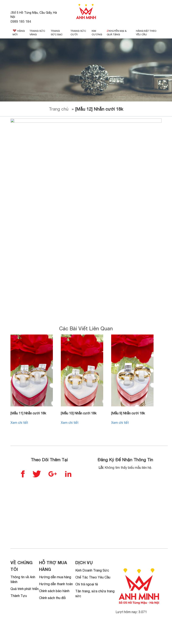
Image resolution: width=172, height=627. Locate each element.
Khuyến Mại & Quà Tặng (116, 32)
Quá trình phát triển (24, 589)
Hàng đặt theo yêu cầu (146, 32)
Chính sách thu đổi (52, 598)
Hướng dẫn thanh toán (56, 584)
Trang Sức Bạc (57, 32)
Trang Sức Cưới (78, 32)
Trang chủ (58, 108)
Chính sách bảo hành (54, 591)
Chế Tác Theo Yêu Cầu (92, 577)
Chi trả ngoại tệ (86, 584)
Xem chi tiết (19, 422)
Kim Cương (97, 32)
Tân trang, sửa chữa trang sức (95, 593)
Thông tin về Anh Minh (22, 579)
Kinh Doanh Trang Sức (92, 570)
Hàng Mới (19, 32)
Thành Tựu (18, 596)
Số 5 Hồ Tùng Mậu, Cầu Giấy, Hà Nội (33, 14)
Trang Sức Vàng (37, 32)
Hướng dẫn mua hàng (55, 577)
